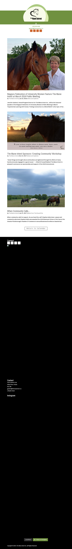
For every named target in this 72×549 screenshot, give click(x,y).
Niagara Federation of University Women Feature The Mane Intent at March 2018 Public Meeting (34, 95)
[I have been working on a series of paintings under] (58, 438)
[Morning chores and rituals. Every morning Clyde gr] (43, 507)
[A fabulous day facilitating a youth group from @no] (29, 491)
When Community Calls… (18, 211)
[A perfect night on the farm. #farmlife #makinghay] (58, 483)
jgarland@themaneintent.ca (36, 28)
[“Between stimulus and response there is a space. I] (14, 435)
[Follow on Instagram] (41, 30)
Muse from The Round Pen (35, 213)
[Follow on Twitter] (34, 30)
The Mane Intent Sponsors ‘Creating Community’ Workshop (34, 153)
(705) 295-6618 (36, 26)
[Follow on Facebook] (31, 30)
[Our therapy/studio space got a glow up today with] (43, 418)
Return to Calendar (36, 228)
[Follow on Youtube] (37, 30)
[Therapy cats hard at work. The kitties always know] (29, 406)
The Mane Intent (13, 98)
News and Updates (32, 98)
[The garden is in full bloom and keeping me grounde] (14, 483)
